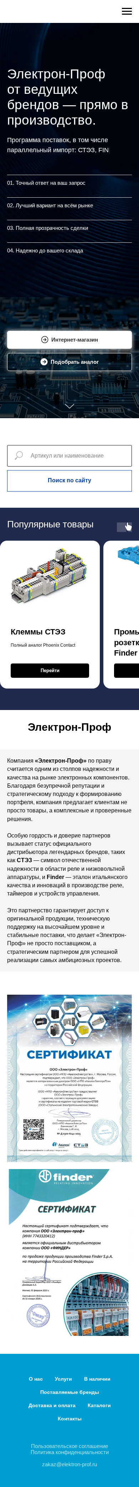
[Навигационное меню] (127, 11)
